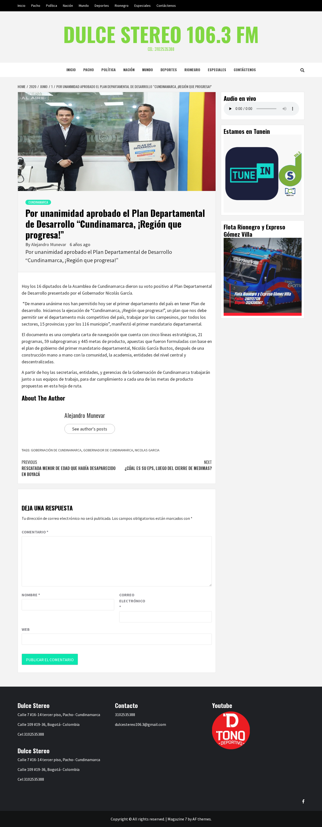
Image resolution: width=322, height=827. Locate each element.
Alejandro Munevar (49, 244)
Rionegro (122, 5)
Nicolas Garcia (147, 450)
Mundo (84, 5)
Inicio (21, 5)
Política (51, 5)
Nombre (31, 594)
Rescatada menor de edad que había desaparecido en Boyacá (68, 468)
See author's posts (89, 429)
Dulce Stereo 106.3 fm (161, 34)
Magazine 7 (177, 818)
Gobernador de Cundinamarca (108, 450)
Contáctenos (166, 5)
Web (26, 629)
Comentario (35, 531)
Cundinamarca (38, 202)
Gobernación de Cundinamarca (56, 450)
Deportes (102, 5)
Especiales (142, 5)
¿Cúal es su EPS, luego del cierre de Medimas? (168, 465)
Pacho (35, 5)
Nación (68, 5)
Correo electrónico (131, 600)
